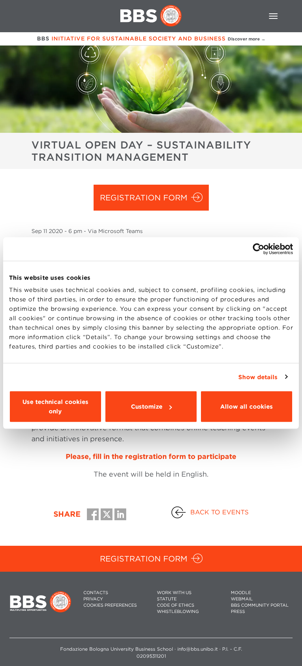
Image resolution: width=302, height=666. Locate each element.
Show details (258, 376)
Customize (146, 406)
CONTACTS (95, 593)
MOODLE (241, 593)
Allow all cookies (246, 406)
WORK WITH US (174, 593)
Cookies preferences (110, 605)
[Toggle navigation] (273, 16)
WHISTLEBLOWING (178, 611)
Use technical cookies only (55, 406)
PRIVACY (93, 599)
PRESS (238, 611)
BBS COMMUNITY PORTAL (260, 605)
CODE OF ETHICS (175, 605)
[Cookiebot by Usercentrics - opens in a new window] (258, 249)
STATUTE (167, 599)
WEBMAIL (242, 599)
